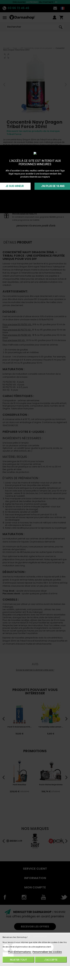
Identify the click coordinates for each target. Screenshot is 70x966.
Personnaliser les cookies (47, 952)
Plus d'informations (19, 952)
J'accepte (50, 959)
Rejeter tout (18, 959)
